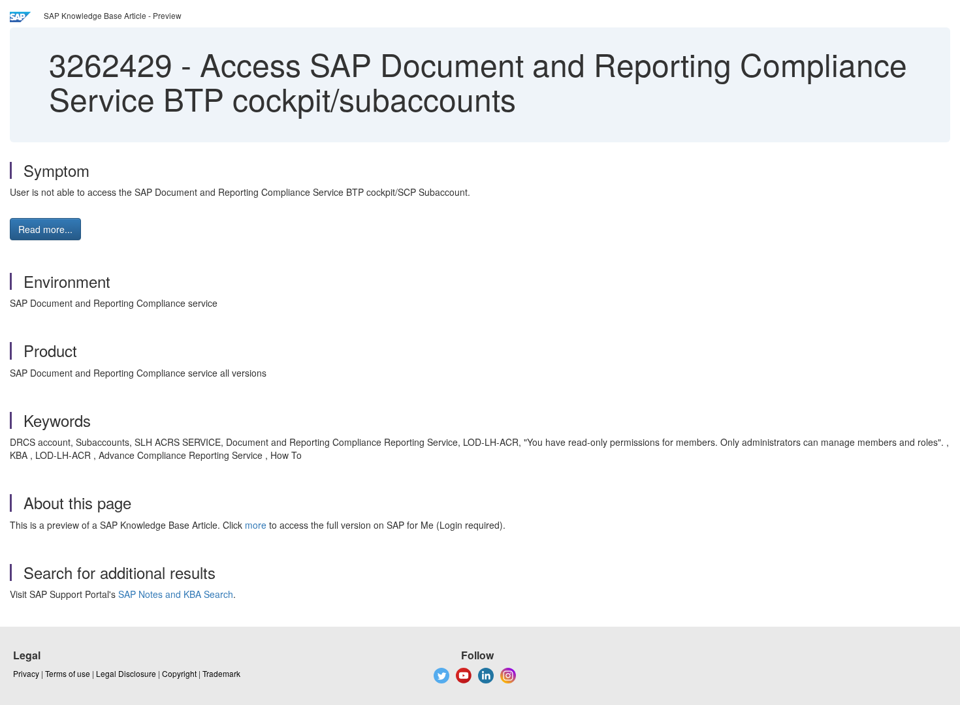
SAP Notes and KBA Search (175, 594)
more (255, 524)
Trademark (221, 673)
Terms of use (67, 673)
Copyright (179, 673)
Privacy (26, 673)
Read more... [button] (45, 229)
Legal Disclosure (126, 673)
